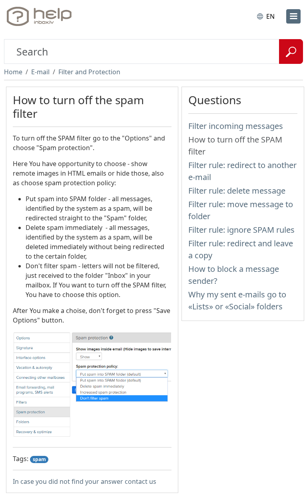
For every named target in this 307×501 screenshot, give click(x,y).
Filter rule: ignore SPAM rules (241, 229)
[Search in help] (291, 51)
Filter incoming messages (235, 126)
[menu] (293, 16)
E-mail (40, 71)
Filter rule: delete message (236, 190)
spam (39, 459)
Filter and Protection (89, 71)
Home (13, 71)
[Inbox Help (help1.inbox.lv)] (41, 16)
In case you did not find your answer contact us (84, 481)
